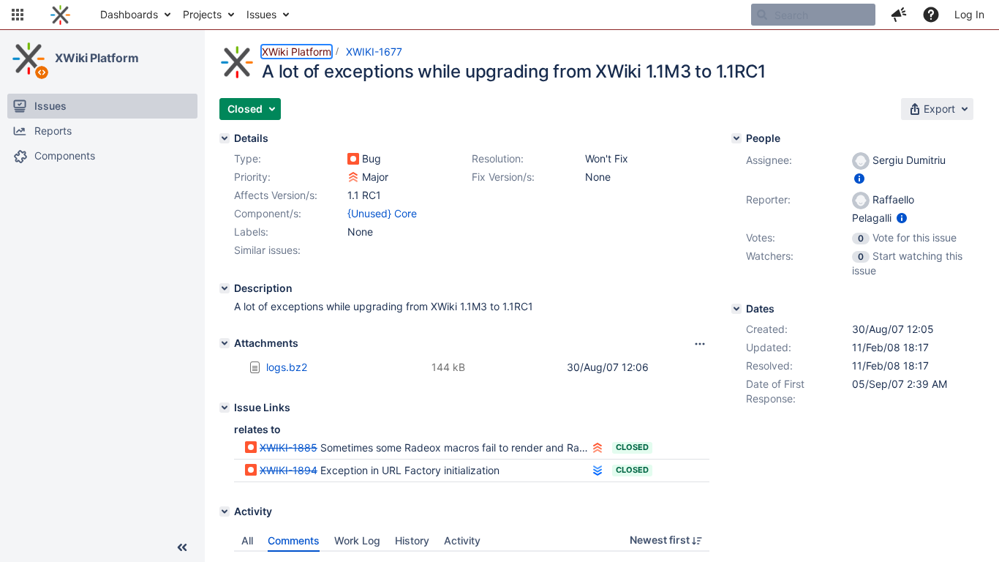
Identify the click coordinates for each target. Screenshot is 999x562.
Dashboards (129, 14)
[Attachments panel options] (699, 344)
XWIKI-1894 (288, 470)
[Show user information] (859, 178)
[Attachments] (224, 343)
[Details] (224, 138)
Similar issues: (267, 250)
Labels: (251, 231)
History (412, 540)
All (247, 540)
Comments (294, 540)
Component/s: (267, 213)
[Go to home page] (60, 14)
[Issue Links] (224, 407)
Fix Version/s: (503, 177)
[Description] (224, 288)
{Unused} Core (382, 213)
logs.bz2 (286, 367)
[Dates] (736, 309)
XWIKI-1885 (288, 447)
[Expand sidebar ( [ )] (182, 547)
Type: (247, 158)
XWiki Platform (97, 58)
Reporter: (768, 199)
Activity (462, 540)
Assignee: (769, 160)
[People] (736, 138)
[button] (17, 14)
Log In (969, 14)
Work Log (357, 540)
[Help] (931, 14)
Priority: (252, 177)
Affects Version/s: (275, 195)
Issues (261, 14)
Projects (202, 14)
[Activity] (224, 511)
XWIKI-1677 (374, 51)
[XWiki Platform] (28, 58)
